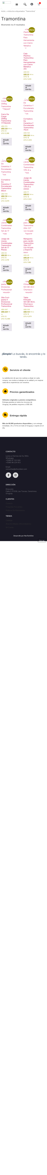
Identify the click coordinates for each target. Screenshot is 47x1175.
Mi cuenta (9, 527)
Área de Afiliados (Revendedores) (18, 524)
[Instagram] (15, 475)
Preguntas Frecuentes (14, 507)
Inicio (3, 11)
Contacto (9, 503)
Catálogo (9, 520)
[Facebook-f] (8, 475)
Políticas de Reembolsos (15, 510)
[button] (17, 4)
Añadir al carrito (28, 87)
